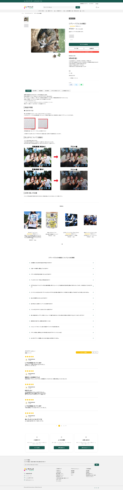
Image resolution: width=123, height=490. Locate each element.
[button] (72, 26)
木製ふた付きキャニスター (52, 232)
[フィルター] (93, 352)
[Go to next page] (66, 426)
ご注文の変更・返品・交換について (62, 478)
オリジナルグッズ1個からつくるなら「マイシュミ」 (28, 7)
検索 (78, 7)
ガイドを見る (37, 447)
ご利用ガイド (58, 470)
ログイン (86, 3)
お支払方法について (60, 475)
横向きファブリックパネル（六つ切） (90, 232)
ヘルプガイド (91, 3)
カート (72, 475)
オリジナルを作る (84, 44)
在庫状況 (92, 48)
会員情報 (72, 470)
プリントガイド (58, 481)
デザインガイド (58, 479)
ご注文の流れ (58, 472)
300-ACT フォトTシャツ (32, 232)
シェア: (70, 82)
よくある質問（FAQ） (30, 477)
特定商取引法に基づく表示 (91, 475)
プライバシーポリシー (90, 476)
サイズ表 (76, 48)
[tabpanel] (71, 224)
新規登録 (82, 3)
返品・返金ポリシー (89, 473)
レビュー (72, 473)
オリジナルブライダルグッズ (29, 13)
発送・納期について (59, 473)
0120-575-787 (29, 1)
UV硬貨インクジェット (74, 78)
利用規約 (87, 472)
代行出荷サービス (59, 476)
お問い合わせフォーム (86, 447)
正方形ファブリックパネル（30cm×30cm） (71, 232)
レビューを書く (83, 352)
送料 (70, 31)
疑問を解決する (61, 447)
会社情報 (87, 470)
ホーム (23, 13)
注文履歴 (72, 472)
